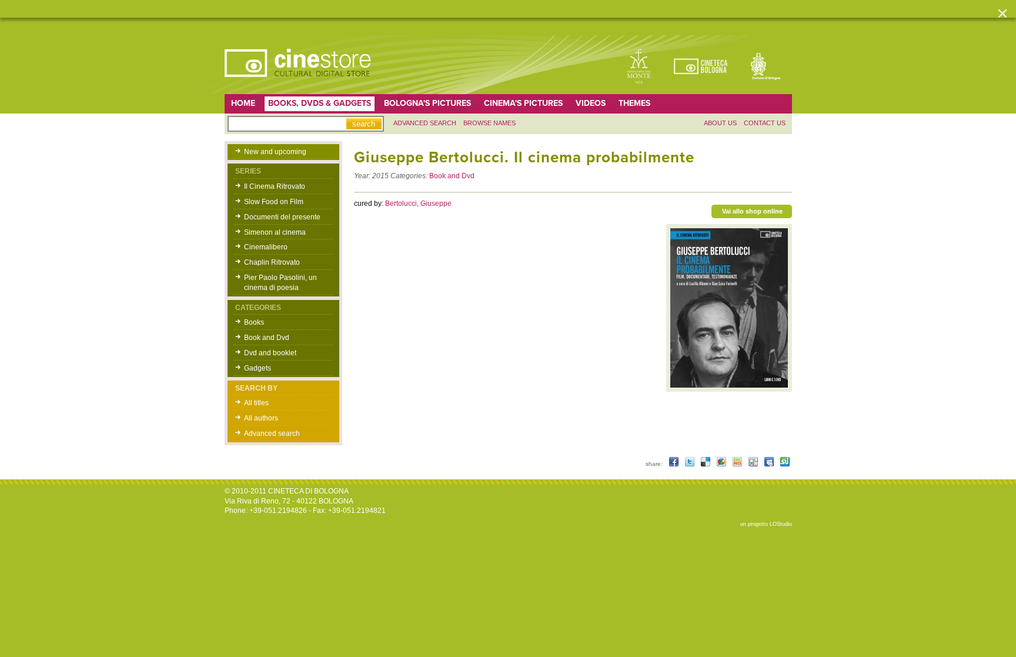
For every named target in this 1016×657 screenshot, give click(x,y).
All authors (261, 418)
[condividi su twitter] (690, 464)
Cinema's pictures (523, 103)
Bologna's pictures (427, 103)
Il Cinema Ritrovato (274, 186)
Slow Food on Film (273, 202)
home (243, 103)
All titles (256, 403)
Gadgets (257, 368)
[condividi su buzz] (722, 464)
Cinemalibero (266, 247)
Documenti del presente (282, 217)
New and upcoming (275, 152)
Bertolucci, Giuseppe (418, 203)
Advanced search (424, 122)
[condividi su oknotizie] (738, 464)
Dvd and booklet (270, 353)
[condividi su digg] (754, 464)
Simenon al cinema (275, 232)
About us (720, 122)
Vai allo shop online (752, 211)
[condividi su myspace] (770, 464)
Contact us (765, 122)
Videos (591, 103)
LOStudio (781, 524)
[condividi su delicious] (706, 464)
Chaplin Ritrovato (272, 262)
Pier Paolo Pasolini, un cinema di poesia (280, 283)
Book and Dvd (266, 337)
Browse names (489, 122)
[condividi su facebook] (674, 464)
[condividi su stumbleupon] (785, 464)
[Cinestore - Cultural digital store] (299, 83)
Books (254, 322)
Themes (634, 103)
